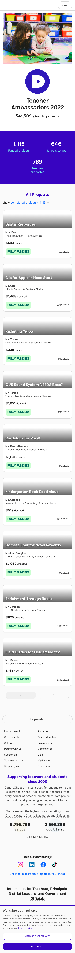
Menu (65, 5)
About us (43, 731)
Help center (37, 719)
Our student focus (48, 737)
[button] (37, 936)
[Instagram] (20, 865)
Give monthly (11, 737)
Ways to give (11, 766)
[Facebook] (43, 865)
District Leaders (22, 894)
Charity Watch (14, 815)
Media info (44, 760)
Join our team (45, 742)
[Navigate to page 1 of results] (21, 695)
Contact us (44, 766)
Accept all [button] (37, 946)
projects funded (55, 826)
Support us (10, 754)
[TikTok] (54, 865)
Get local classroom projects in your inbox (37, 874)
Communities (45, 748)
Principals (58, 889)
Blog (40, 754)
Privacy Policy (25, 928)
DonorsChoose (11, 5)
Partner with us (12, 748)
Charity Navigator (37, 815)
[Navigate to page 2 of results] (54, 695)
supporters (20, 826)
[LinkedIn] (32, 865)
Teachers (40, 889)
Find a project (12, 731)
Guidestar (62, 815)
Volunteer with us (14, 760)
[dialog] (37, 929)
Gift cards (9, 742)
